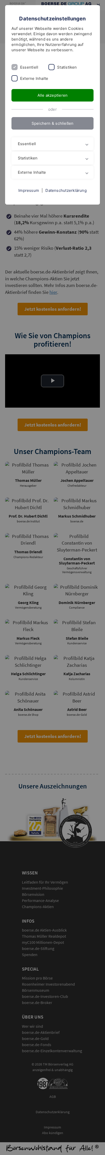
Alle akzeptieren (52, 95)
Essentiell (29, 67)
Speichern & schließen (53, 123)
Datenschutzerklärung (66, 190)
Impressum (28, 190)
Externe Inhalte (34, 78)
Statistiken (67, 67)
